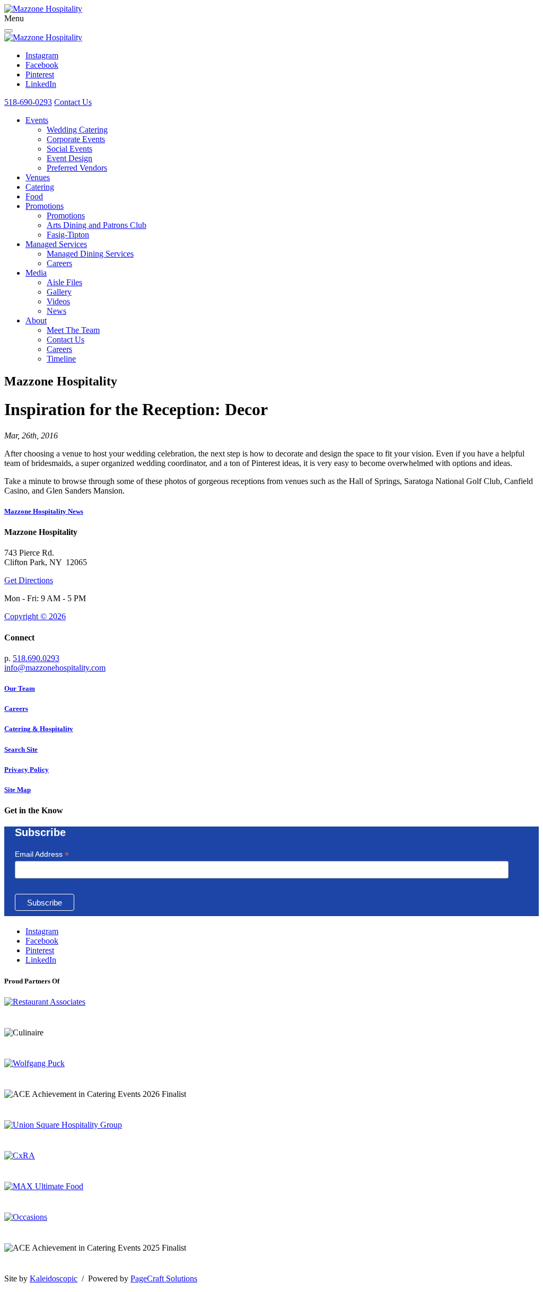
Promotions (44, 205)
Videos (58, 301)
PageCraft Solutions (163, 1278)
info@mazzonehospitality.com (55, 667)
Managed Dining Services (90, 253)
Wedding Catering (77, 129)
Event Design (69, 158)
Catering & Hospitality (38, 729)
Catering (39, 186)
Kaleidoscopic (53, 1278)
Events (36, 120)
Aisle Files (64, 282)
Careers (59, 263)
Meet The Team (73, 330)
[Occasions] (25, 1216)
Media (36, 272)
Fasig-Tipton (68, 234)
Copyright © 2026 (35, 616)
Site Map (17, 790)
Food (34, 196)
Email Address (42, 854)
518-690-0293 (28, 102)
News (56, 310)
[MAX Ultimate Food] (43, 1186)
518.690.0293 (36, 658)
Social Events (69, 148)
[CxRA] (19, 1155)
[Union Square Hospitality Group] (63, 1124)
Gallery (59, 291)
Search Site (21, 749)
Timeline (61, 358)
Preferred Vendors (77, 167)
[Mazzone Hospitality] (43, 8)
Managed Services (56, 244)
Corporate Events (76, 139)
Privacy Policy (26, 770)
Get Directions (28, 580)
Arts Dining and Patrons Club (96, 225)
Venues (37, 177)
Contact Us (73, 102)
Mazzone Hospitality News (43, 511)
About (36, 320)
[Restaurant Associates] (44, 1001)
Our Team (19, 688)
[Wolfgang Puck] (34, 1063)
